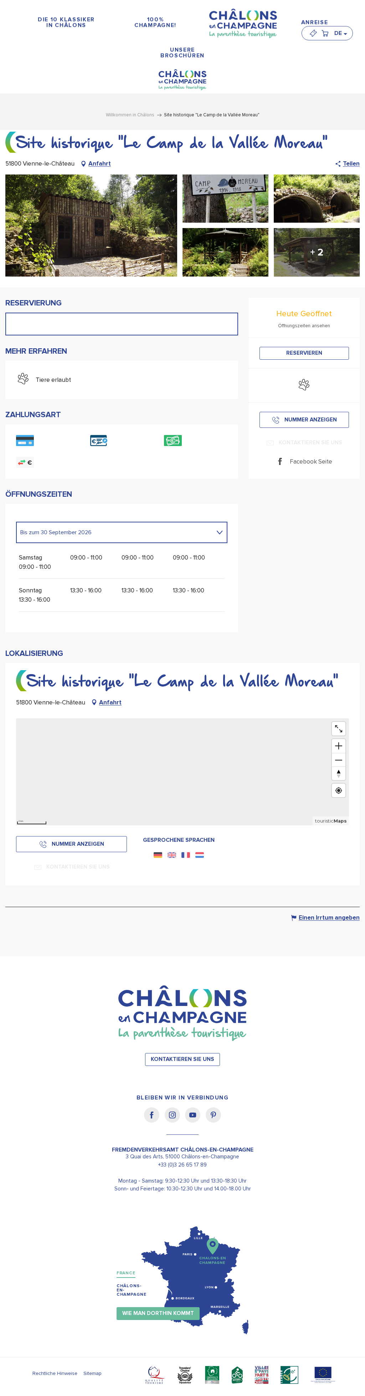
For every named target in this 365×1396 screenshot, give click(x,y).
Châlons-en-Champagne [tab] (131, 1290)
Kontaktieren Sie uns (182, 1059)
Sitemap (92, 1373)
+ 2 (316, 252)
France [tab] (126, 1273)
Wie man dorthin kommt (158, 1313)
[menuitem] (66, 22)
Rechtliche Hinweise (54, 1373)
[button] (340, 33)
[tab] (114, 532)
